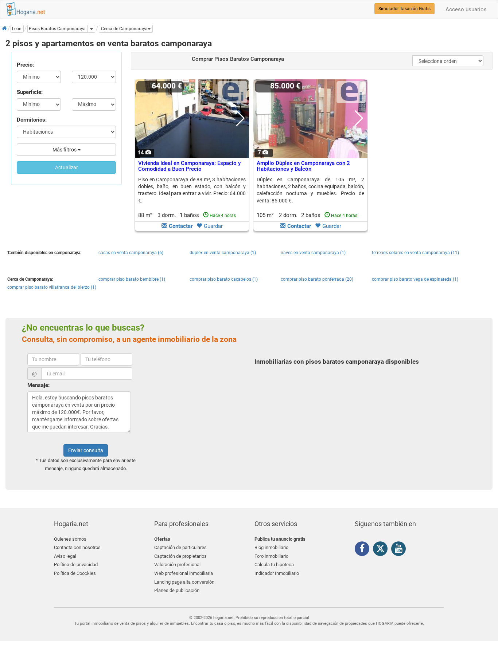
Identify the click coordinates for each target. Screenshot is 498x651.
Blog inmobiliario (271, 547)
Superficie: (30, 92)
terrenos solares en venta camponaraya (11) (415, 252)
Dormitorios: (32, 120)
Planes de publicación (176, 590)
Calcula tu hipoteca (274, 564)
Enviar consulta (85, 450)
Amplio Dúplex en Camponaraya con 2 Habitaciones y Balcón (303, 166)
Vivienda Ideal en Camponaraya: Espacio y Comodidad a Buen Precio (189, 166)
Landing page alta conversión (184, 582)
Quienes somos (70, 539)
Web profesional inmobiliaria (183, 573)
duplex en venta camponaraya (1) (223, 252)
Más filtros (65, 150)
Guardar (213, 226)
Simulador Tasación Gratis (404, 8)
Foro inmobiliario (271, 556)
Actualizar (66, 167)
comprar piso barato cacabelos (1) (224, 279)
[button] (126, 29)
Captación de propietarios (180, 556)
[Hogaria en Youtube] (400, 550)
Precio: (25, 65)
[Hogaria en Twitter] (382, 550)
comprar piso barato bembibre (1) (131, 279)
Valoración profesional (177, 564)
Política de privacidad (76, 564)
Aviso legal (65, 556)
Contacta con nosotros (77, 547)
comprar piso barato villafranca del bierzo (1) (51, 287)
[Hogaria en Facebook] (364, 550)
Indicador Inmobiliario (276, 573)
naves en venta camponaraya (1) (313, 252)
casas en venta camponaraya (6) (130, 252)
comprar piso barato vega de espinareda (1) (415, 279)
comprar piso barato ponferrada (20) (317, 279)
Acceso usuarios (466, 9)
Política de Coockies (75, 573)
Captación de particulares (180, 547)
